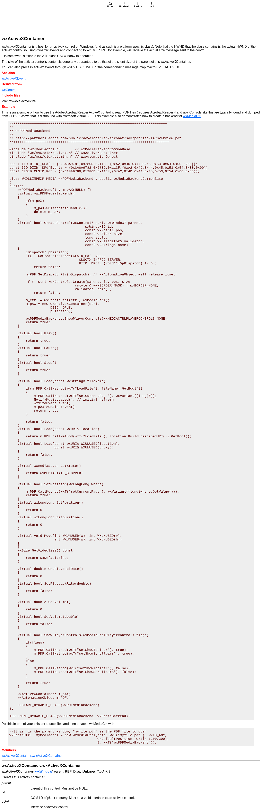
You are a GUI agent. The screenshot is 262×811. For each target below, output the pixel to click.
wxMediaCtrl (192, 116)
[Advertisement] (131, 23)
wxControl (9, 90)
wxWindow (43, 771)
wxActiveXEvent (13, 78)
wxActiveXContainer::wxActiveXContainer (32, 755)
